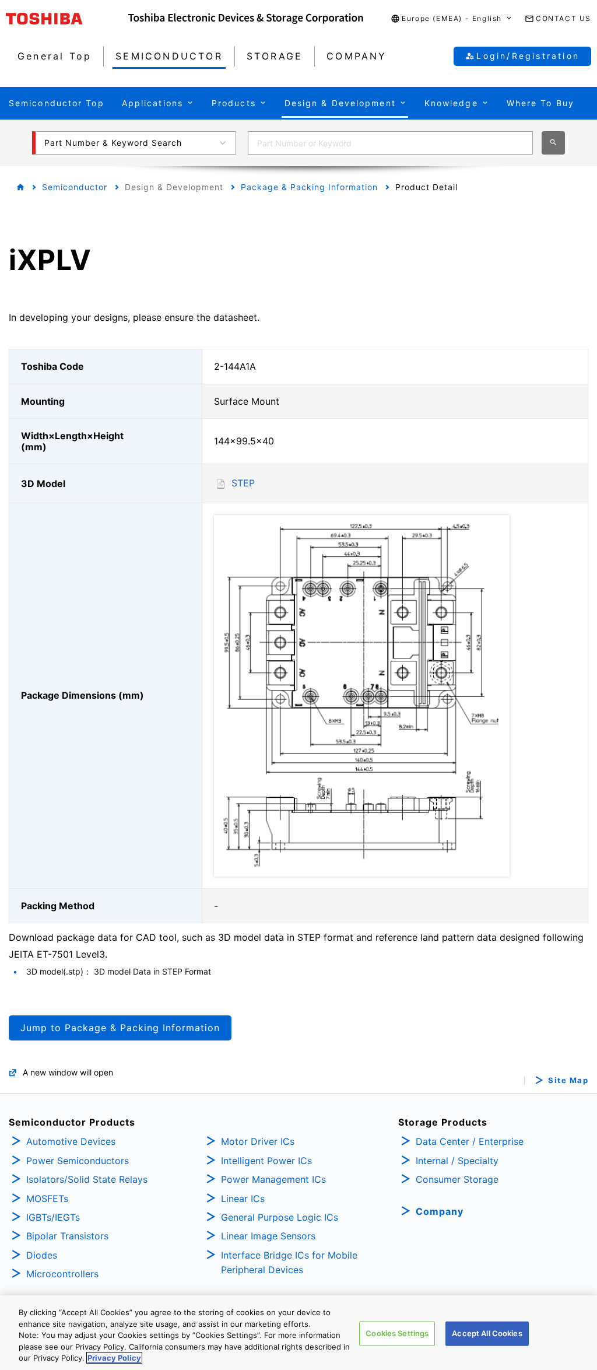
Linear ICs (243, 1198)
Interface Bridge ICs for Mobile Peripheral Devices (289, 1262)
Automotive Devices (70, 1141)
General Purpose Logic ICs (279, 1217)
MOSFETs (47, 1198)
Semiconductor (74, 187)
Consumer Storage (457, 1179)
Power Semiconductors (77, 1160)
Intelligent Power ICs (266, 1160)
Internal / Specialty (457, 1160)
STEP (243, 483)
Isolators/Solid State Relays (87, 1179)
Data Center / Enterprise (470, 1141)
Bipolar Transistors (67, 1236)
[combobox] (390, 143)
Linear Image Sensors (268, 1236)
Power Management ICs (273, 1179)
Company (439, 1211)
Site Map (568, 1080)
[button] (452, 19)
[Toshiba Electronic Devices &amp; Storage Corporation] (245, 18)
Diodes (41, 1255)
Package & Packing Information (309, 187)
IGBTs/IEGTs (53, 1217)
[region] (298, 1332)
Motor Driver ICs (257, 1141)
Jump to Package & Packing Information (120, 1027)
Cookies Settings (397, 1333)
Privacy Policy (114, 1357)
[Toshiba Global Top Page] (67, 18)
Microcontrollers (62, 1274)
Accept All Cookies (487, 1333)
